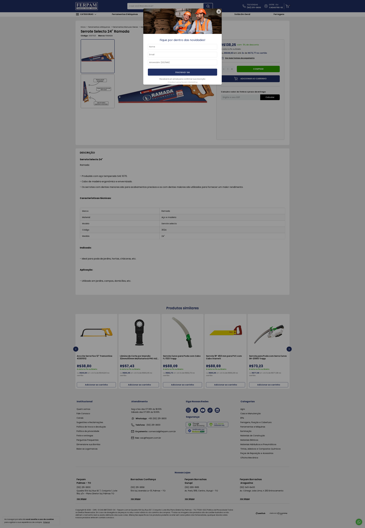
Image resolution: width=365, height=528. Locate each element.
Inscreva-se (182, 72)
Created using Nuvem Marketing (182, 82)
